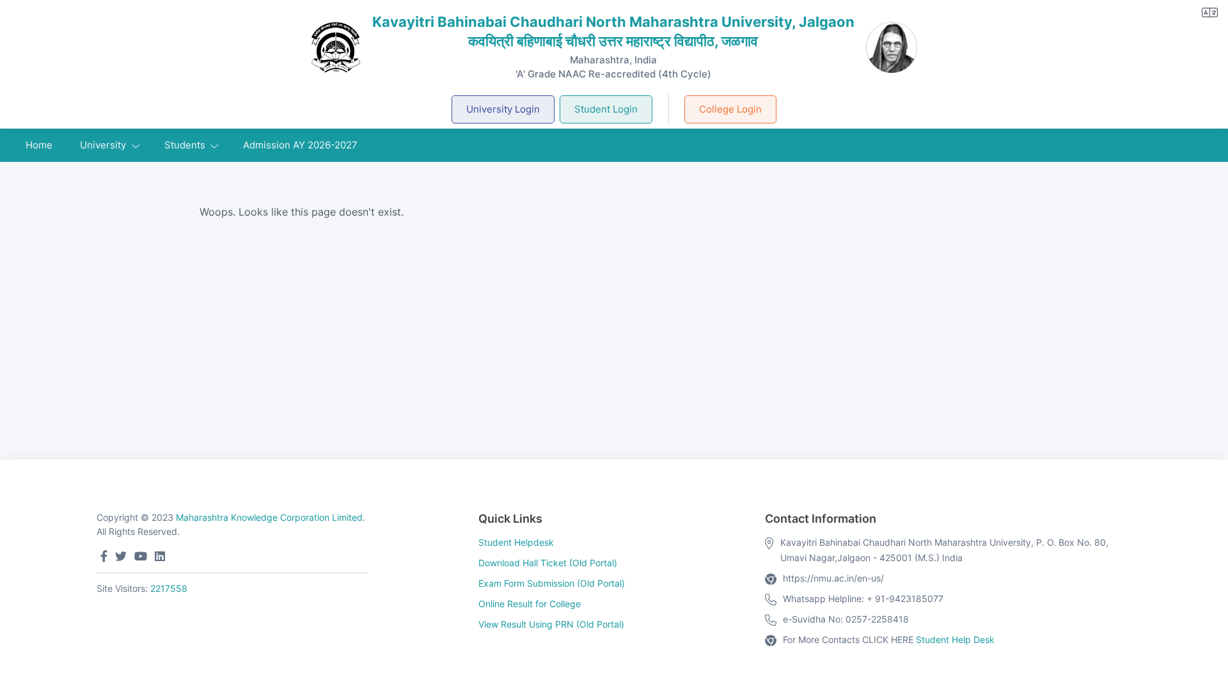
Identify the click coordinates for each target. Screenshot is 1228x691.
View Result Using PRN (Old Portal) (551, 624)
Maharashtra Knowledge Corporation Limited (269, 517)
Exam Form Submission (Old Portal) (551, 583)
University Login (503, 109)
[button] (1210, 12)
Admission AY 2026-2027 (300, 145)
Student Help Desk (955, 639)
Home (39, 145)
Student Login (606, 109)
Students (184, 145)
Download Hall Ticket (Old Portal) (547, 562)
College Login (730, 109)
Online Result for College (529, 603)
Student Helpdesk (516, 542)
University (103, 145)
